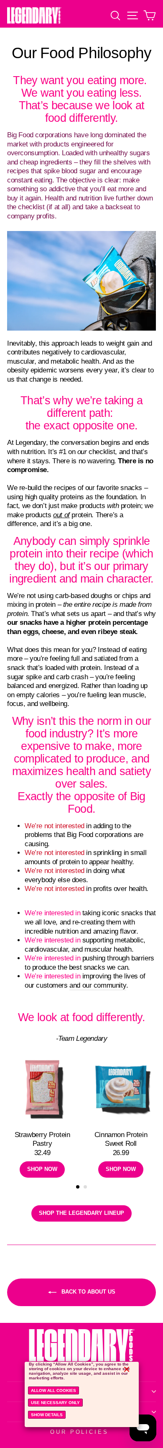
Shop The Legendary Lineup (81, 1213)
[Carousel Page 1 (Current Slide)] (77, 1187)
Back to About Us (87, 1292)
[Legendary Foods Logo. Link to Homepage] (34, 15)
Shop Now (42, 1169)
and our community (97, 985)
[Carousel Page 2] (85, 1187)
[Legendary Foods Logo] (81, 1352)
